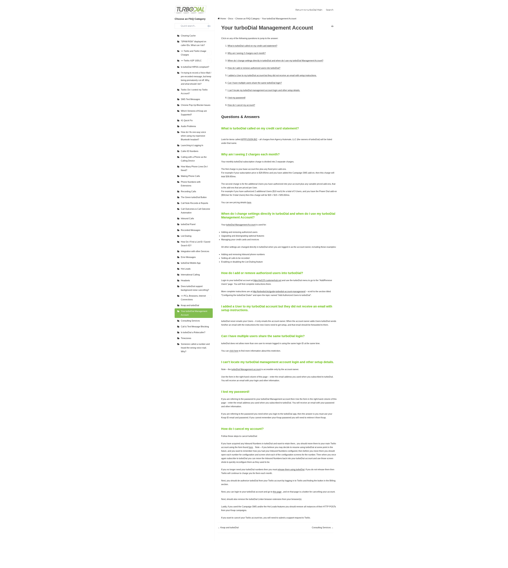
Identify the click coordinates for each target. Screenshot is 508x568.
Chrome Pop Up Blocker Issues (195, 105)
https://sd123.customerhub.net (267, 280)
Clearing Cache (188, 36)
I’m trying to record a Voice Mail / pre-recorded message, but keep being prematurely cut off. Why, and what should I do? (196, 78)
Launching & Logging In (192, 145)
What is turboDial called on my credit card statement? (252, 46)
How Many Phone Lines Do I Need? (194, 168)
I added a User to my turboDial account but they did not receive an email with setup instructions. (272, 75)
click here (233, 351)
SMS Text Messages (190, 99)
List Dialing (186, 236)
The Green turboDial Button (194, 197)
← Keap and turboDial (228, 527)
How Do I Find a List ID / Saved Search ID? (195, 244)
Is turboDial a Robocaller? (193, 332)
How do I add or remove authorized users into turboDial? (254, 68)
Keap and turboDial (190, 305)
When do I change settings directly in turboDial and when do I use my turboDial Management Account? (275, 60)
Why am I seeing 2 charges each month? (247, 53)
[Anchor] (261, 117)
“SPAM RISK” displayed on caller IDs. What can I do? (193, 43)
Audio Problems (188, 126)
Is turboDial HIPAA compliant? (195, 67)
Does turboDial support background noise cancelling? (195, 288)
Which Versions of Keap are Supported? (194, 113)
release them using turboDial (291, 469)
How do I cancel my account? (241, 105)
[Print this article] (332, 26)
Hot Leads (185, 269)
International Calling (190, 275)
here (249, 202)
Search (329, 10)
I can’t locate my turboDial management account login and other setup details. (264, 90)
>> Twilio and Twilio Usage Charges (193, 53)
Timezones (186, 338)
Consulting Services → (322, 527)
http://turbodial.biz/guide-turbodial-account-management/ (279, 291)
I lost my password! (236, 98)
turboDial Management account (246, 369)
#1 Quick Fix (187, 120)
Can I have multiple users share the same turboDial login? (255, 83)
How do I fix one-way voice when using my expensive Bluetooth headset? (193, 136)
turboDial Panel (188, 224)
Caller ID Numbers (189, 151)
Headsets (185, 280)
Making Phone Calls (190, 176)
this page (277, 492)
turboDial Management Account (241, 225)
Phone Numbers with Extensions (191, 184)
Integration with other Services (195, 251)
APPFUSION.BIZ (249, 139)
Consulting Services (190, 321)
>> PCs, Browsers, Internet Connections (193, 298)
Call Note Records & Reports (194, 203)
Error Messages (188, 257)
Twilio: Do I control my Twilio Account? (194, 92)
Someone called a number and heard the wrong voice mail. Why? (195, 348)
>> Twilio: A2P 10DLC (191, 60)
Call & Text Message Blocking (195, 326)
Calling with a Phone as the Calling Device (194, 159)
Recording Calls (188, 191)
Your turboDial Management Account (194, 313)
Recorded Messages (190, 230)
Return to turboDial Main (308, 10)
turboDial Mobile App (191, 263)
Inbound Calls (187, 218)
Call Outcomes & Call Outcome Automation (195, 211)
